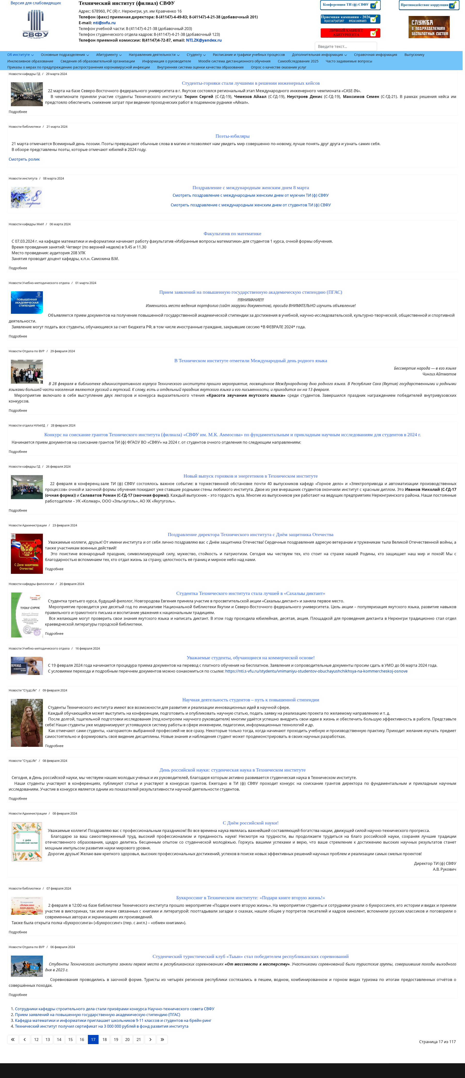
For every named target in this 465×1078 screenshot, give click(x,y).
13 (48, 1039)
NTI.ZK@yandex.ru (204, 40)
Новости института (23, 178)
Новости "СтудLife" (23, 690)
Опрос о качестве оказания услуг (278, 67)
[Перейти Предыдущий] (24, 1039)
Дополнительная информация (317, 54)
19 (116, 1039)
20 (127, 1039)
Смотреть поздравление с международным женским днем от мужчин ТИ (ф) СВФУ (251, 195)
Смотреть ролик (24, 159)
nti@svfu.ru (104, 22)
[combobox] (346, 46)
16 (82, 1039)
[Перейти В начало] (12, 1039)
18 (104, 1039)
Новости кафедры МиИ (26, 224)
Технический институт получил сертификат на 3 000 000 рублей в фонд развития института (101, 1026)
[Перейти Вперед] (150, 1039)
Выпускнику (414, 54)
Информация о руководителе (166, 61)
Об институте (18, 54)
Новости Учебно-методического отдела (39, 283)
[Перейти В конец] (162, 1039)
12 (36, 1039)
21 (139, 1039)
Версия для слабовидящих (36, 3)
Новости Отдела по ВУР (27, 351)
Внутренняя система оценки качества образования (200, 67)
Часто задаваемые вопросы (349, 61)
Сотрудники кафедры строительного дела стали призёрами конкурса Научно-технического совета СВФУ (114, 1008)
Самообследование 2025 (298, 61)
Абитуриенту (107, 54)
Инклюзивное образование (30, 61)
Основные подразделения (63, 54)
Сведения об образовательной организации (98, 61)
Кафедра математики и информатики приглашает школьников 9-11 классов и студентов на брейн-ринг (113, 1020)
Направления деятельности (152, 54)
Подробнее (18, 111)
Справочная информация (375, 54)
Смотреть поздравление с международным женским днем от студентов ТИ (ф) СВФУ (251, 205)
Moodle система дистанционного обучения (234, 61)
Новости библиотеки (25, 126)
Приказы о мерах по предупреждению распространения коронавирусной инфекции (78, 67)
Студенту (194, 54)
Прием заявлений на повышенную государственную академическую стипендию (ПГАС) (97, 1014)
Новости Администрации (28, 525)
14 (59, 1039)
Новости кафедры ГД (24, 74)
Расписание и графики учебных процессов (249, 54)
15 (70, 1039)
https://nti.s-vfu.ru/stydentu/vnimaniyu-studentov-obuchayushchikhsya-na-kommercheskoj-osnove (316, 671)
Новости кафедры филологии (31, 584)
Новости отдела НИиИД (27, 425)
